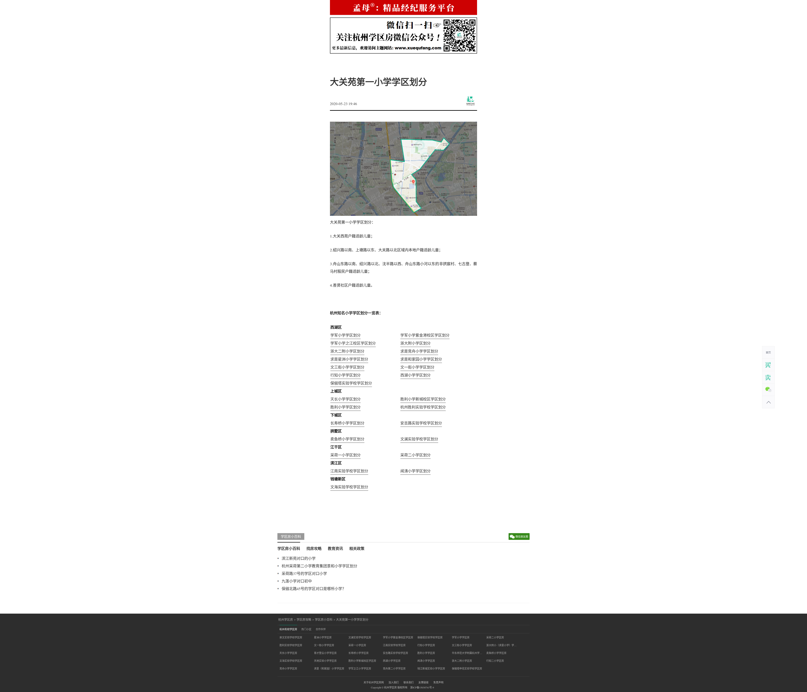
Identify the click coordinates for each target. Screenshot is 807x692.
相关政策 (356, 548)
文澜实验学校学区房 (359, 637)
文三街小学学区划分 (347, 367)
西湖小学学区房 (392, 660)
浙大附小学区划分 (415, 343)
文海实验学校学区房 (291, 660)
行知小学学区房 (426, 645)
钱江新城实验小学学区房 (431, 668)
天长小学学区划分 (345, 399)
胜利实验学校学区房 (291, 645)
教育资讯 (335, 548)
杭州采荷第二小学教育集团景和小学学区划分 (319, 565)
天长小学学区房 (288, 653)
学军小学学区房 (460, 637)
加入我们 (394, 682)
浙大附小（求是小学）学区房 (501, 645)
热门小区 (306, 629)
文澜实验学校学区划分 (419, 439)
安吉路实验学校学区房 (395, 653)
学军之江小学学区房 (359, 668)
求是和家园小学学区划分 (421, 359)
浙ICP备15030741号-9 (422, 687)
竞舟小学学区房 (288, 668)
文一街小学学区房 (324, 645)
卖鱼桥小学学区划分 (347, 439)
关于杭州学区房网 (374, 682)
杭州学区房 (285, 619)
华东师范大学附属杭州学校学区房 (467, 653)
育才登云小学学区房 (325, 653)
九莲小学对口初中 (297, 581)
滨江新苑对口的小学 (299, 558)
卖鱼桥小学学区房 (496, 653)
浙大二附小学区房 (462, 660)
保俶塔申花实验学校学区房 (467, 668)
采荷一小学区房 (357, 645)
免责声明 (438, 682)
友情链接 (423, 682)
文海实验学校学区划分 (349, 486)
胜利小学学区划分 (345, 407)
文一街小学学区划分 (417, 367)
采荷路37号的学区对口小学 (304, 573)
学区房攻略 (304, 619)
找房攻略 (314, 548)
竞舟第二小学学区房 (394, 668)
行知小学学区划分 (345, 375)
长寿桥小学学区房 (358, 653)
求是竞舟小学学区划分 (419, 351)
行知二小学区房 (495, 660)
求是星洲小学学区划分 (349, 359)
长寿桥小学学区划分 (347, 423)
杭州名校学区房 (288, 629)
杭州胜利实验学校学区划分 (423, 407)
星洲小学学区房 (323, 637)
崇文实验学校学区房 (291, 637)
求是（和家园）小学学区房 (329, 668)
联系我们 (409, 682)
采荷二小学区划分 (415, 454)
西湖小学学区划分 (415, 375)
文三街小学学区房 (462, 645)
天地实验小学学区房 (325, 660)
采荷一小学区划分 (345, 454)
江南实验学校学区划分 (349, 470)
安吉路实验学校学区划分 (421, 423)
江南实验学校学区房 (394, 645)
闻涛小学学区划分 (415, 470)
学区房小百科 (291, 536)
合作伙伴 (321, 629)
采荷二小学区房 (495, 637)
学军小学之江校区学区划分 (353, 343)
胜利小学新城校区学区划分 (423, 399)
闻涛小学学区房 (426, 660)
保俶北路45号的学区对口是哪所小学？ (314, 588)
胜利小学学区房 (426, 653)
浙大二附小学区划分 (347, 351)
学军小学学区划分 (345, 335)
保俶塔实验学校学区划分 (351, 383)
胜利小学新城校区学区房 (362, 660)
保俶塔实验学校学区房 (430, 637)
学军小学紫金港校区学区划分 (425, 335)
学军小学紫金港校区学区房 (398, 637)
